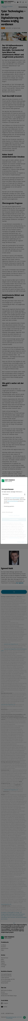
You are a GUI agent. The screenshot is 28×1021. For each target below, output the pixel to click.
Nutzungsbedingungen (15, 498)
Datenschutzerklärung (12, 501)
